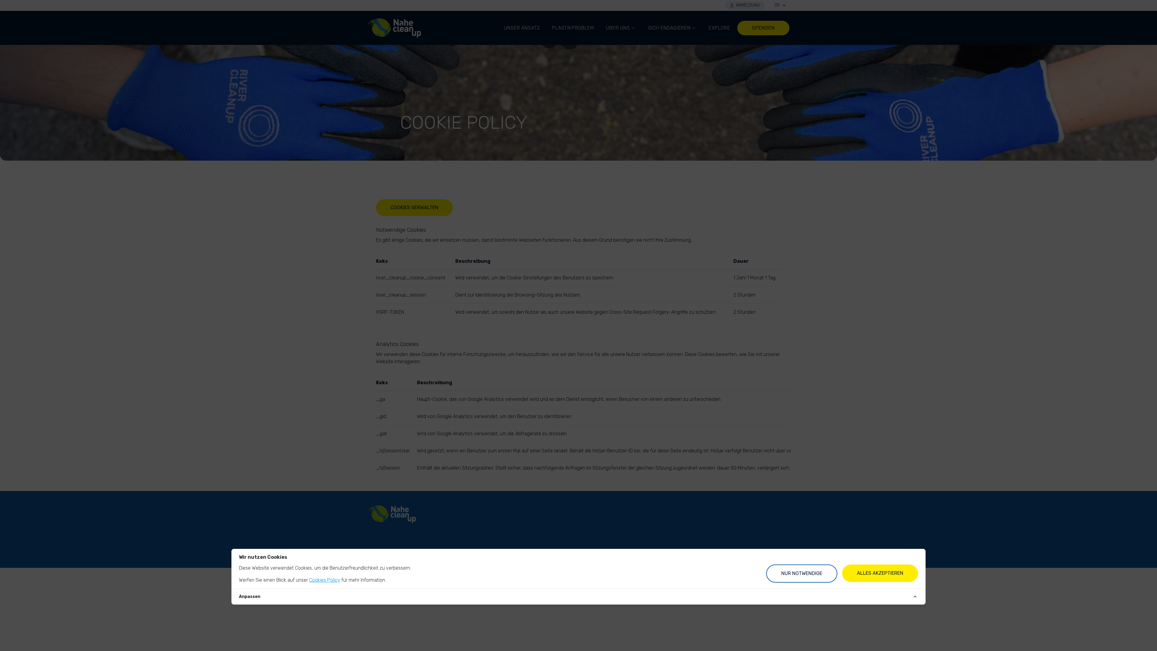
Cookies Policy (324, 580)
